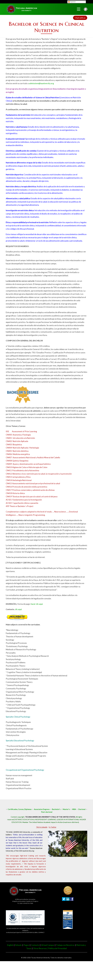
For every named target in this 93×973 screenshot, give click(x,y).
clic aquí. (18, 609)
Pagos (26, 945)
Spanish (73, 2)
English (10, 945)
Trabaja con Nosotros (65, 945)
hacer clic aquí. (37, 604)
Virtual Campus (47, 945)
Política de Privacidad (57, 948)
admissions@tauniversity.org (41, 83)
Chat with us (80, 18)
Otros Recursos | (40, 948)
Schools (18, 945)
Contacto (35, 945)
